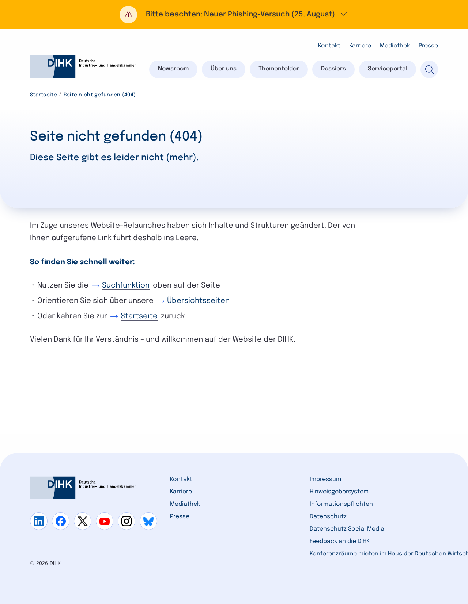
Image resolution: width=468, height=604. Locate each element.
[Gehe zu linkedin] (39, 521)
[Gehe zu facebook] (60, 521)
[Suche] (429, 69)
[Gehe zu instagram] (126, 521)
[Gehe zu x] (82, 521)
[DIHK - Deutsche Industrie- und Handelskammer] (83, 66)
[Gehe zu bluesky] (148, 521)
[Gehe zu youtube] (104, 521)
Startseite (43, 94)
